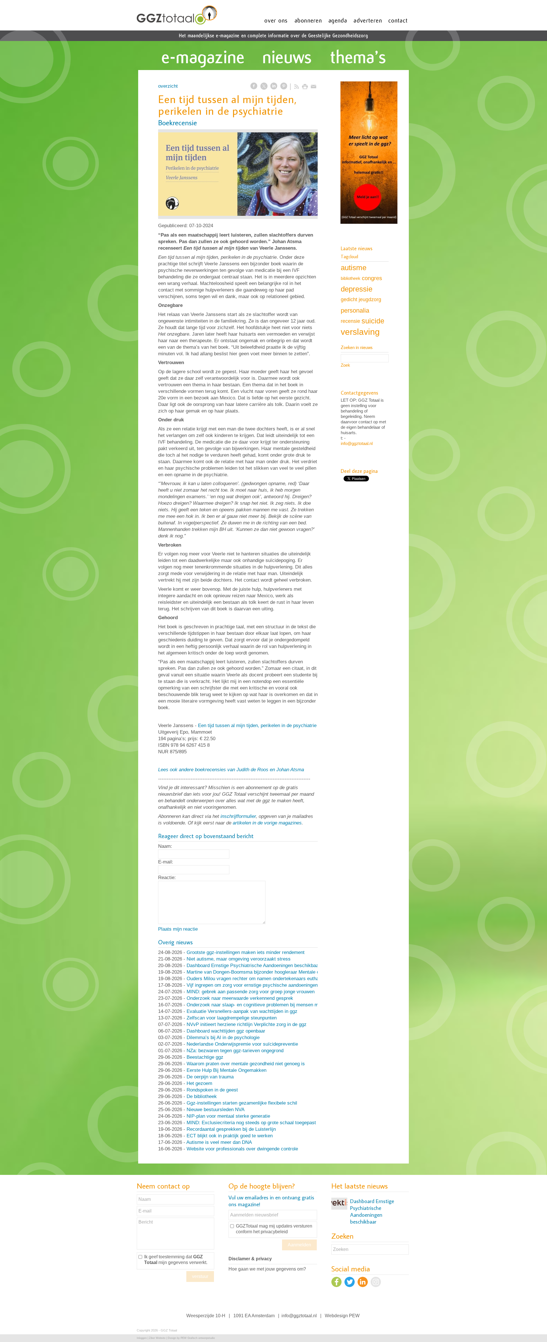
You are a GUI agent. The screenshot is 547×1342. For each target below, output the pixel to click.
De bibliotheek (202, 1096)
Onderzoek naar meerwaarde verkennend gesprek (240, 998)
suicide (373, 321)
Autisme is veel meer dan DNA (219, 1142)
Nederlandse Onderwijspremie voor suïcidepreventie (242, 1044)
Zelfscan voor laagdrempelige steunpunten (232, 1018)
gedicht (349, 299)
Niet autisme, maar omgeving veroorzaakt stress (239, 959)
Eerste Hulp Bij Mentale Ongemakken (226, 1070)
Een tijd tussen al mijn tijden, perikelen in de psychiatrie (257, 725)
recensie (350, 321)
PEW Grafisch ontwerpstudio (198, 1338)
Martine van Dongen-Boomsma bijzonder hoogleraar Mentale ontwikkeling (265, 972)
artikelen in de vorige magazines (267, 823)
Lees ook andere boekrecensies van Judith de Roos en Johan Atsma (231, 769)
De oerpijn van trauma (210, 1077)
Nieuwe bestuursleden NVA (215, 1109)
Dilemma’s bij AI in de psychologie (223, 1037)
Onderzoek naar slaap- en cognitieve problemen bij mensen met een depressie (270, 1004)
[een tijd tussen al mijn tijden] (238, 174)
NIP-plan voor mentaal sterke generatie (228, 1116)
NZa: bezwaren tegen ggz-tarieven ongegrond (235, 1050)
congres (372, 278)
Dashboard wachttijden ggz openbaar (226, 1031)
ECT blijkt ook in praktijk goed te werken (230, 1135)
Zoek (345, 365)
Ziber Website (157, 1338)
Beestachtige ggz (205, 1057)
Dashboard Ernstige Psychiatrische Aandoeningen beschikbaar (253, 965)
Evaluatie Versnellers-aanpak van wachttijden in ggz (242, 1011)
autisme (353, 267)
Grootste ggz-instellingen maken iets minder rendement (246, 952)
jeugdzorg (370, 299)
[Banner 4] (368, 153)
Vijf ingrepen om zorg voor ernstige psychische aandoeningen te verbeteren (267, 985)
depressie (356, 289)
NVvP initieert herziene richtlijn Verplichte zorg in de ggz (247, 1024)
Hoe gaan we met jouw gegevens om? (267, 1269)
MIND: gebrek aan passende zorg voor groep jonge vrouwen (251, 991)
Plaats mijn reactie (178, 929)
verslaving (360, 331)
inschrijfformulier (238, 816)
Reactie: (167, 877)
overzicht (168, 86)
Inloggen (142, 1338)
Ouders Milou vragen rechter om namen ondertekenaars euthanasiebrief (263, 978)
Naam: (165, 846)
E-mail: (165, 862)
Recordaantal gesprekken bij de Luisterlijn (231, 1129)
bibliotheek (350, 278)
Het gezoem (199, 1083)
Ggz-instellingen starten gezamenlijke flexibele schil (242, 1103)
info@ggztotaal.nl (357, 443)
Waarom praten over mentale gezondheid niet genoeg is (246, 1063)
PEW (354, 1315)
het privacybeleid (270, 1231)
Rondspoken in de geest (212, 1090)
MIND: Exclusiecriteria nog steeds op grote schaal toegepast (251, 1122)
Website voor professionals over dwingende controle (242, 1149)
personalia (355, 310)
